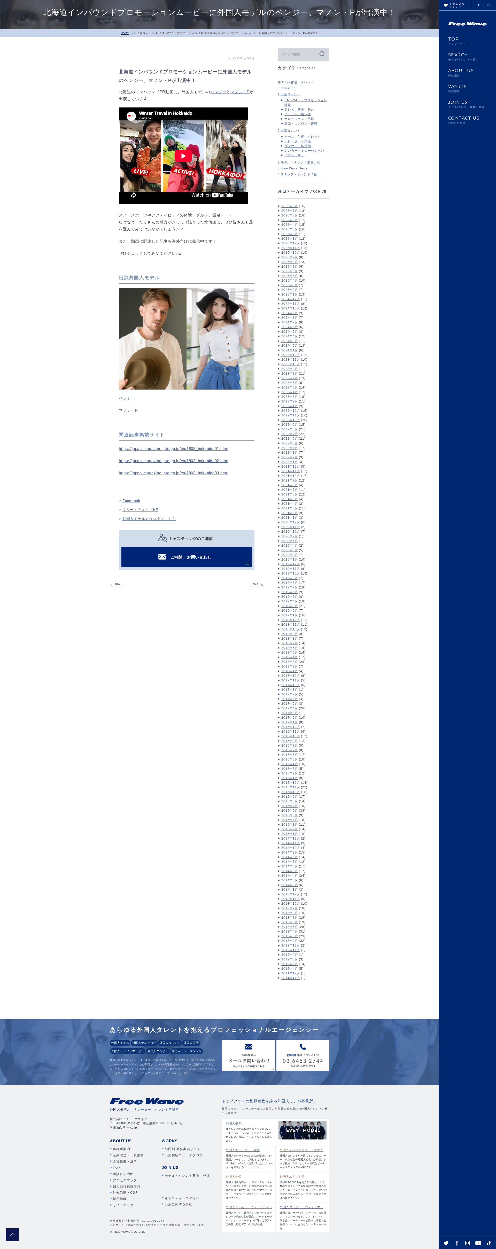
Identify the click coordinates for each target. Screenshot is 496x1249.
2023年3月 (289, 397)
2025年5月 (289, 276)
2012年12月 (290, 945)
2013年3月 (289, 936)
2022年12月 (290, 411)
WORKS (457, 88)
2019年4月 (289, 601)
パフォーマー (294, 155)
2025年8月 (289, 262)
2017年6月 (289, 699)
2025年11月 (290, 248)
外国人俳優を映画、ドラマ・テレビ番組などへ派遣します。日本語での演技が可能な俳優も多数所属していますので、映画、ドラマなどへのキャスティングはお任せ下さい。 (249, 1187)
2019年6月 (289, 592)
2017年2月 (289, 717)
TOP (457, 41)
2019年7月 (289, 587)
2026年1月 (289, 239)
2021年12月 (290, 466)
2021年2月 (289, 513)
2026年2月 (289, 234)
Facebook (131, 501)
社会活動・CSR (125, 1192)
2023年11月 (290, 359)
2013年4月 (289, 931)
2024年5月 (289, 331)
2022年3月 (289, 452)
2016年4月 (289, 764)
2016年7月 (289, 750)
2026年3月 (289, 229)
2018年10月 (290, 629)
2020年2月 (289, 555)
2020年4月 (289, 545)
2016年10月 (290, 736)
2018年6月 (289, 648)
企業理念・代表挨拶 (128, 1155)
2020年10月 (290, 531)
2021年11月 (290, 471)
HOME (125, 33)
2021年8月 (289, 485)
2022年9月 (289, 424)
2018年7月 (289, 643)
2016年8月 (289, 745)
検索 (321, 53)
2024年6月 (289, 327)
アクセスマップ (125, 1180)
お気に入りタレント (457, 5)
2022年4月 (289, 448)
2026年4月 (289, 225)
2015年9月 (289, 796)
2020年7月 (289, 536)
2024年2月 (289, 345)
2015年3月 (289, 824)
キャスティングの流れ (182, 1198)
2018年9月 (289, 634)
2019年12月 (290, 564)
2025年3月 (289, 285)
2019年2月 (289, 610)
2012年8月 (289, 959)
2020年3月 (289, 550)
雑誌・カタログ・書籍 (300, 123)
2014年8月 (289, 857)
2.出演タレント (289, 131)
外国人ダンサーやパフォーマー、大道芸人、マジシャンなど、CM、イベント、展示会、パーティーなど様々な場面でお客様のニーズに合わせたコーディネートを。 (303, 1217)
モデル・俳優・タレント (296, 82)
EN (489, 5)
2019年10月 (290, 573)
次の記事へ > (257, 585)
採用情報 (120, 1199)
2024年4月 (289, 336)
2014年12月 (290, 838)
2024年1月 (289, 350)
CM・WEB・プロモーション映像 (182, 33)
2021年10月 (290, 476)
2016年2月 (289, 773)
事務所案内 (121, 1149)
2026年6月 (289, 215)
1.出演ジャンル (144, 33)
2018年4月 (289, 657)
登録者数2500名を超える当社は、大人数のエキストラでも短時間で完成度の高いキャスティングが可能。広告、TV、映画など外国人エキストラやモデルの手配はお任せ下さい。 (303, 1187)
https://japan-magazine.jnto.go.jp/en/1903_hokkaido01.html (173, 448)
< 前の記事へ (116, 585)
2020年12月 (290, 522)
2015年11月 (290, 787)
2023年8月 (289, 373)
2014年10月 (290, 848)
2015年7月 (289, 806)
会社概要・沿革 (125, 1161)
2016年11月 (290, 731)
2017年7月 (289, 694)
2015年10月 (290, 792)
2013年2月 (289, 941)
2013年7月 (289, 917)
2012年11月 (290, 950)
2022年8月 (289, 429)
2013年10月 (290, 903)
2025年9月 (289, 257)
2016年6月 (289, 755)
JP (478, 5)
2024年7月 (289, 322)
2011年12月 (290, 973)
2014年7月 (289, 862)
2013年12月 (290, 894)
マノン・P (240, 92)
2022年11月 (290, 415)
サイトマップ (123, 1205)
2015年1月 (289, 834)
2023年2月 (289, 401)
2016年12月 (290, 727)
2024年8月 (289, 318)
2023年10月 (290, 364)
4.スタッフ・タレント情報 (297, 174)
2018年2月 (289, 666)
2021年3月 (289, 508)
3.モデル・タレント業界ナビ (299, 162)
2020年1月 (289, 559)
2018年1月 (289, 671)
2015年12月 (290, 783)
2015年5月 (289, 815)
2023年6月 (289, 383)
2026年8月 (289, 206)
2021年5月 (289, 499)
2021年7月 (289, 490)
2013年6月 (289, 922)
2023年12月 (290, 355)
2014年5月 (289, 871)
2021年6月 (289, 494)
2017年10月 (290, 685)
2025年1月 (289, 294)
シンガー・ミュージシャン (304, 150)
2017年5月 (289, 703)
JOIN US (466, 104)
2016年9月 (289, 741)
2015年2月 (289, 829)
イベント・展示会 (297, 114)
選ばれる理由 (123, 1174)
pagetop (12, 1234)
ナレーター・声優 (297, 141)
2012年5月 (289, 964)
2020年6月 (289, 541)
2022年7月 (289, 434)
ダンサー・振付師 (297, 146)
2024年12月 (290, 299)
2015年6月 (289, 810)
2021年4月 (289, 504)
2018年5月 (289, 652)
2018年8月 (289, 638)
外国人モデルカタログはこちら (149, 519)
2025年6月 (289, 271)
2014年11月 (290, 843)
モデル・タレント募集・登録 (187, 1175)
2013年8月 (289, 913)
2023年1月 (289, 406)
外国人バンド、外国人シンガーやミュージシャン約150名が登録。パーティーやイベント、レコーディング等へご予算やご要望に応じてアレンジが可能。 (249, 1215)
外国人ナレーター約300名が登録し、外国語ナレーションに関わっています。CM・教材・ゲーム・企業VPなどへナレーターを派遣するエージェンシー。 (249, 1158)
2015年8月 (289, 801)
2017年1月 (289, 722)
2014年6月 (289, 866)
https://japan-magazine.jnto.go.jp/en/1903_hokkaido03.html (173, 473)
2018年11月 (290, 624)
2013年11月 (290, 899)
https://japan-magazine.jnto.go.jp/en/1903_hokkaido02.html (173, 461)
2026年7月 (289, 211)
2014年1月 (289, 889)
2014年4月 (289, 876)
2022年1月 (289, 462)
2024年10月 (290, 308)
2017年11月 (290, 680)
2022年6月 (289, 438)
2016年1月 (289, 778)
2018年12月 (290, 620)
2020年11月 (290, 527)
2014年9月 (289, 852)
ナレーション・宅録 (299, 119)
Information (287, 88)
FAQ (116, 1168)
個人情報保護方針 (127, 1186)
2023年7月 (289, 378)
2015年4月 (289, 820)
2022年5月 (289, 443)
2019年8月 (289, 583)
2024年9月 (289, 313)
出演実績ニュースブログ (184, 1155)
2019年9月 (289, 578)
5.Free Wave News (292, 168)
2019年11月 (290, 569)
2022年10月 (290, 420)
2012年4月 (289, 969)
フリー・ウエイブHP (140, 510)
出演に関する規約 (178, 1204)
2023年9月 (289, 369)
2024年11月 (290, 304)
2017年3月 (289, 713)
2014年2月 (289, 885)
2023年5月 (289, 387)
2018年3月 (289, 662)
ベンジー (218, 92)
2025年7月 (289, 266)
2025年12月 (290, 243)
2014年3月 (289, 880)
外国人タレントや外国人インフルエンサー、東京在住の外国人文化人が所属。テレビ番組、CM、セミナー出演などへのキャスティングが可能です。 (303, 1158)
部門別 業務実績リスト (182, 1149)
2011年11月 (290, 978)
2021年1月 (289, 517)
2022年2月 (289, 457)
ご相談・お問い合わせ (191, 557)
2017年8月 (289, 690)
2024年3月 (289, 341)
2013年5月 (289, 927)
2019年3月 (289, 606)
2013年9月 (289, 908)
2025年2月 (289, 290)
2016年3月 (289, 769)
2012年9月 (289, 955)
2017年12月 (290, 676)
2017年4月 (289, 708)
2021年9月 (289, 480)
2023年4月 (289, 392)
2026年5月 (289, 220)
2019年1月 (289, 615)
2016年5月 (289, 759)
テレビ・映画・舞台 (299, 109)
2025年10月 (290, 252)
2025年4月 (289, 280)
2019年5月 (289, 597)
